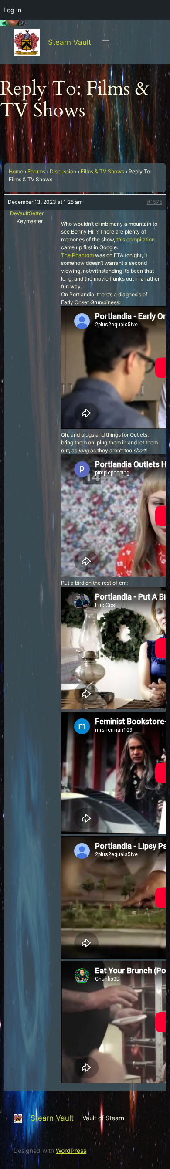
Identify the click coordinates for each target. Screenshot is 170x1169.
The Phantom (77, 255)
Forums (36, 171)
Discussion (63, 171)
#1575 (154, 202)
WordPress (71, 1150)
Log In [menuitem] (12, 10)
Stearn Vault (69, 42)
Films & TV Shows (102, 171)
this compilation (135, 239)
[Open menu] (105, 42)
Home (16, 171)
